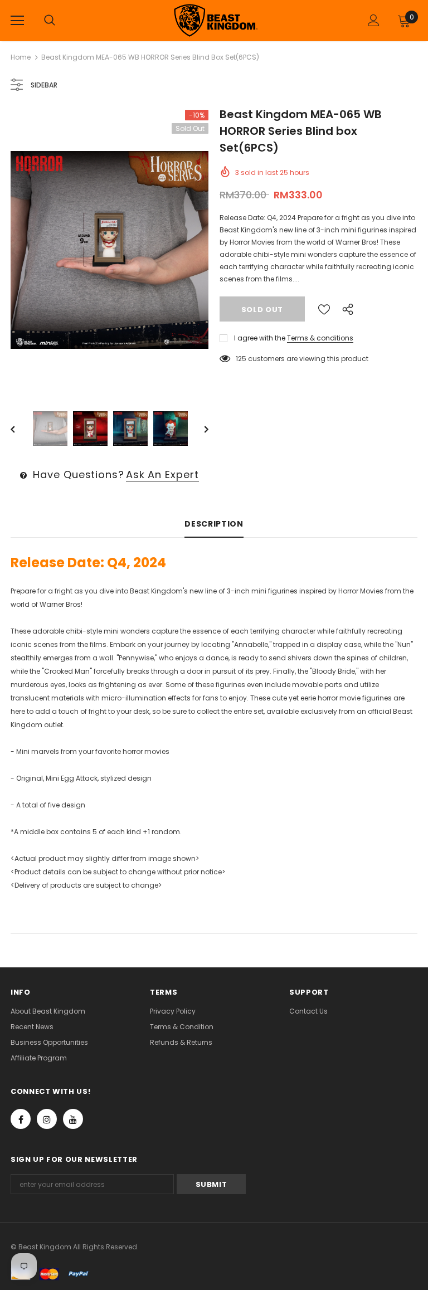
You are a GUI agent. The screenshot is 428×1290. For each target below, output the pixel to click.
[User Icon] (374, 20)
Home (21, 57)
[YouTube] (73, 1119)
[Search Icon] (49, 20)
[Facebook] (21, 1119)
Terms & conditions (320, 338)
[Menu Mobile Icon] (17, 20)
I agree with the (259, 338)
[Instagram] (47, 1119)
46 (240, 358)
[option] (109, 250)
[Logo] (215, 20)
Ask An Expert (162, 474)
